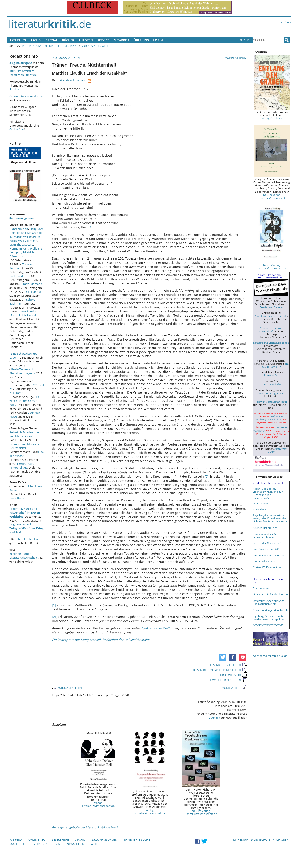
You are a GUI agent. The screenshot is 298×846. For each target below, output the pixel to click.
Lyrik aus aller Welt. (156, 628)
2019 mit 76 (16, 393)
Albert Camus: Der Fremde (271, 315)
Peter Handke (32, 292)
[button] (222, 657)
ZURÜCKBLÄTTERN (66, 57)
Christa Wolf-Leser (264, 567)
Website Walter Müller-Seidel (270, 655)
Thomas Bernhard (21, 266)
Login (158, 40)
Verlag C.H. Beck (272, 118)
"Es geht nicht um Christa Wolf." (24, 401)
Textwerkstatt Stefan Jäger (271, 401)
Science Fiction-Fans (265, 527)
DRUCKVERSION (230, 675)
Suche (245, 40)
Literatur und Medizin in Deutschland (25, 446)
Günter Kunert (18, 229)
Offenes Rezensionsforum (26, 96)
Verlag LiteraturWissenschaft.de (98, 804)
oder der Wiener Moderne (268, 555)
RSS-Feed (15, 839)
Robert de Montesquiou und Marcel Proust (25, 434)
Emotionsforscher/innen (267, 561)
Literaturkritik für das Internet (271, 594)
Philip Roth (36, 229)
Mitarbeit (121, 40)
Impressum (240, 839)
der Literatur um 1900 (266, 549)
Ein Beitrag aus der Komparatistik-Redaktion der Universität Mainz (101, 640)
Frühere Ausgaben (34, 46)
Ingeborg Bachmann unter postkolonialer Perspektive (269, 617)
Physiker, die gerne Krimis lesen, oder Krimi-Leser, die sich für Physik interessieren (270, 518)
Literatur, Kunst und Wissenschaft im (24, 512)
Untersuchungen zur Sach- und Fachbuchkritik (269, 602)
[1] (90, 227)
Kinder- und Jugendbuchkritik (270, 610)
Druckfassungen (104, 839)
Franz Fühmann (32, 284)
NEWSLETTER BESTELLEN (225, 680)
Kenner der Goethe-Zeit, (267, 543)
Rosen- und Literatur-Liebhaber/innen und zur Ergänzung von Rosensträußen (268, 493)
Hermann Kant (19, 248)
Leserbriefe (60, 839)
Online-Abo (16, 129)
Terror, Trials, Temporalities (21, 466)
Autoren (86, 40)
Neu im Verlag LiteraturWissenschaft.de (201, 812)
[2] (207, 476)
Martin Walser (23, 237)
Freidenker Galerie (271, 307)
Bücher (68, 40)
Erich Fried (16, 276)
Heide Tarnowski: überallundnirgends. (22, 371)
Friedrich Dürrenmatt (21, 254)
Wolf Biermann (27, 241)
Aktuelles (17, 40)
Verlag (286, 22)
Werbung (97, 844)
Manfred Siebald (73, 80)
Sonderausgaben (21, 218)
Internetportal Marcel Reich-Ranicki (22, 313)
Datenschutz (260, 839)
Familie (14, 89)
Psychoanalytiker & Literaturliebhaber (264, 535)
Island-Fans (260, 509)
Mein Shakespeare (21, 244)
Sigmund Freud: (26, 528)
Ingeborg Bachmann (22, 301)
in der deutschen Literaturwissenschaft (23, 556)
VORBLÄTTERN (236, 57)
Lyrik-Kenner (260, 503)
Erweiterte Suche (137, 839)
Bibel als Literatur (27, 539)
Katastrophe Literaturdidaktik (271, 342)
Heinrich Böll (17, 233)
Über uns (141, 40)
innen (279, 567)
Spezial (52, 40)
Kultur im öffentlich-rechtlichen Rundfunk (23, 73)
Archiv (35, 40)
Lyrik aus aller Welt (94, 46)
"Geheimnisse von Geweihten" (270, 329)
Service (103, 40)
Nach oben (280, 839)
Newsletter (75, 844)
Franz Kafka (16, 498)
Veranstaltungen (47, 844)
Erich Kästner (261, 588)
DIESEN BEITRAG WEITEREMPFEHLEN (217, 670)
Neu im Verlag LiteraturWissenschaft (272, 196)
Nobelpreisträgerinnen (271, 393)
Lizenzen (214, 717)
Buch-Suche (18, 844)
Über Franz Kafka (271, 384)
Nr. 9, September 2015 (63, 46)
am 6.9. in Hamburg (275, 365)
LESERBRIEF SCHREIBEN (225, 665)
